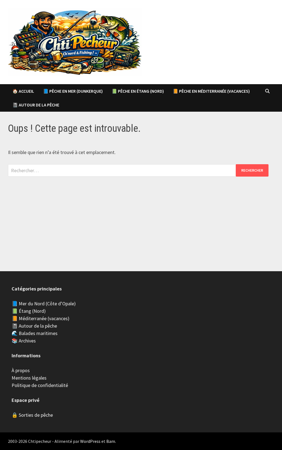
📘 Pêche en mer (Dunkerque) (73, 91)
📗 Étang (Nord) (29, 311)
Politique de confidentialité (40, 385)
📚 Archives (24, 341)
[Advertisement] (141, 215)
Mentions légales (29, 378)
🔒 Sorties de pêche (32, 415)
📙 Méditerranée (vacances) (40, 318)
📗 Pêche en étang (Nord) (138, 91)
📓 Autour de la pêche (35, 105)
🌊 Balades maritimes (35, 333)
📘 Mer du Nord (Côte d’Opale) (44, 303)
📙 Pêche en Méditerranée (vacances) (211, 91)
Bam (110, 441)
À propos (21, 370)
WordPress (90, 441)
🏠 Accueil (23, 91)
